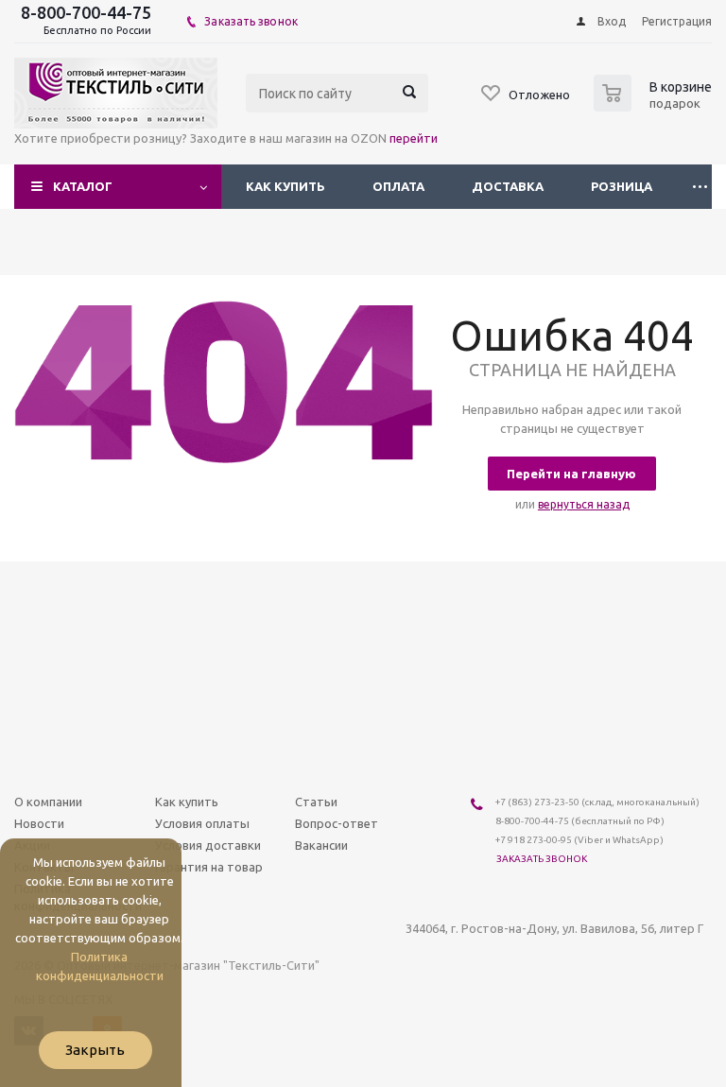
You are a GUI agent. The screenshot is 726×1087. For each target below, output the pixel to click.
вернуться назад (584, 504)
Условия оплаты (202, 823)
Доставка (508, 186)
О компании (48, 801)
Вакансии (321, 845)
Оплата (398, 186)
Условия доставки (208, 845)
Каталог (82, 186)
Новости (39, 823)
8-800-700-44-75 (86, 12)
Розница (621, 186)
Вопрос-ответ (336, 823)
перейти (413, 138)
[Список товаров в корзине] (655, 106)
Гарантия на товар (209, 866)
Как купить (285, 186)
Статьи (316, 801)
